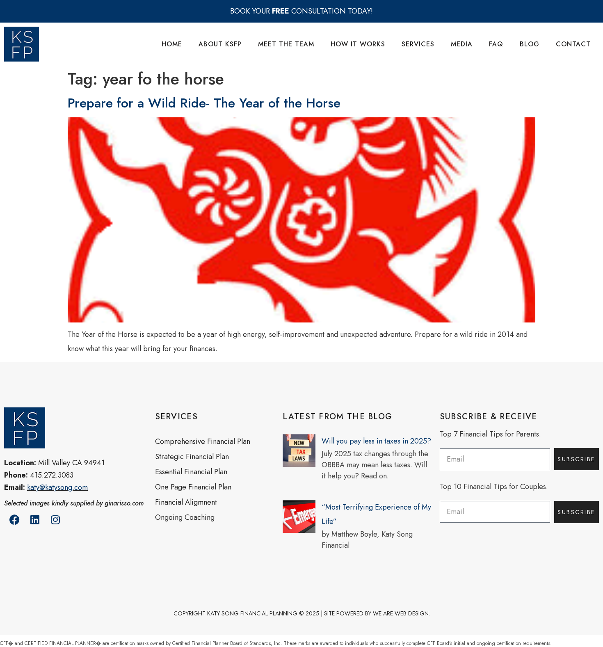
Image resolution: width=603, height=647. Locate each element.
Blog (529, 44)
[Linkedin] (35, 520)
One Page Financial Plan (193, 487)
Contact (573, 44)
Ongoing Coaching (185, 517)
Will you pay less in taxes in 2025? (376, 441)
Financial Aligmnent (186, 502)
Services (418, 44)
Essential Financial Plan (191, 471)
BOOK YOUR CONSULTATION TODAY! (301, 11)
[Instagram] (55, 520)
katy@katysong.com (57, 487)
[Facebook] (14, 520)
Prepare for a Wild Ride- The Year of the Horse (204, 103)
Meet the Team (286, 44)
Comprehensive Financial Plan (202, 441)
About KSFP (220, 44)
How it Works (358, 44)
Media (462, 44)
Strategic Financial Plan (192, 456)
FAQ (496, 44)
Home (172, 44)
